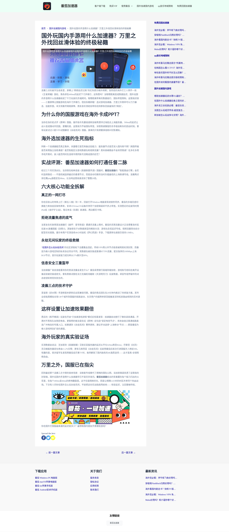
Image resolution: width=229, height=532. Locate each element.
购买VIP (113, 6)
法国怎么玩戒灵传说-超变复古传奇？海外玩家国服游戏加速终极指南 (170, 110)
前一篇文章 (53, 452)
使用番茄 (125, 6)
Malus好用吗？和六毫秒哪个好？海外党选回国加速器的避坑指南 (170, 49)
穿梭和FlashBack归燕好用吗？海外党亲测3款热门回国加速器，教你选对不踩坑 (170, 35)
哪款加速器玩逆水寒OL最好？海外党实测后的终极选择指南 (170, 96)
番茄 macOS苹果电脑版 (46, 482)
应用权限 (94, 486)
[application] (131, 6)
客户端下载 (100, 6)
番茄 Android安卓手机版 (46, 490)
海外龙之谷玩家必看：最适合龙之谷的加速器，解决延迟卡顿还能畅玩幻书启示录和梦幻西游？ (170, 105)
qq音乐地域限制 (165, 6)
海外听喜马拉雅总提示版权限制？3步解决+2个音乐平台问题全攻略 (170, 77)
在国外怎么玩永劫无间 (52, 247)
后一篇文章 (129, 452)
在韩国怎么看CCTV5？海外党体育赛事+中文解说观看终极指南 (170, 68)
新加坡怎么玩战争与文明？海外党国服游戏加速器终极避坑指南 (170, 115)
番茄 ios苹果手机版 (44, 486)
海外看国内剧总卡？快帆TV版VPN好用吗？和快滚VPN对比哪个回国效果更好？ (170, 40)
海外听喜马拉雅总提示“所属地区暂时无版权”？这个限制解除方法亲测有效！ (170, 63)
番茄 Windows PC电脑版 (46, 478)
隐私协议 (94, 482)
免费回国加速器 (184, 6)
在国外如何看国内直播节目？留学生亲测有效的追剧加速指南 (170, 82)
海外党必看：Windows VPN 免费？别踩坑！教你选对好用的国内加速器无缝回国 (170, 44)
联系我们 (94, 490)
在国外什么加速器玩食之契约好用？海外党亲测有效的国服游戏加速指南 (170, 101)
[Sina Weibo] (53, 437)
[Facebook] (43, 437)
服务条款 (94, 478)
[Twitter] (48, 437)
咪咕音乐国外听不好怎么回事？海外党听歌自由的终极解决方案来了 (170, 72)
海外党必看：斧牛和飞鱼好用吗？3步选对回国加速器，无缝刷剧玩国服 (170, 30)
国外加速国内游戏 (145, 6)
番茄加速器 (69, 6)
